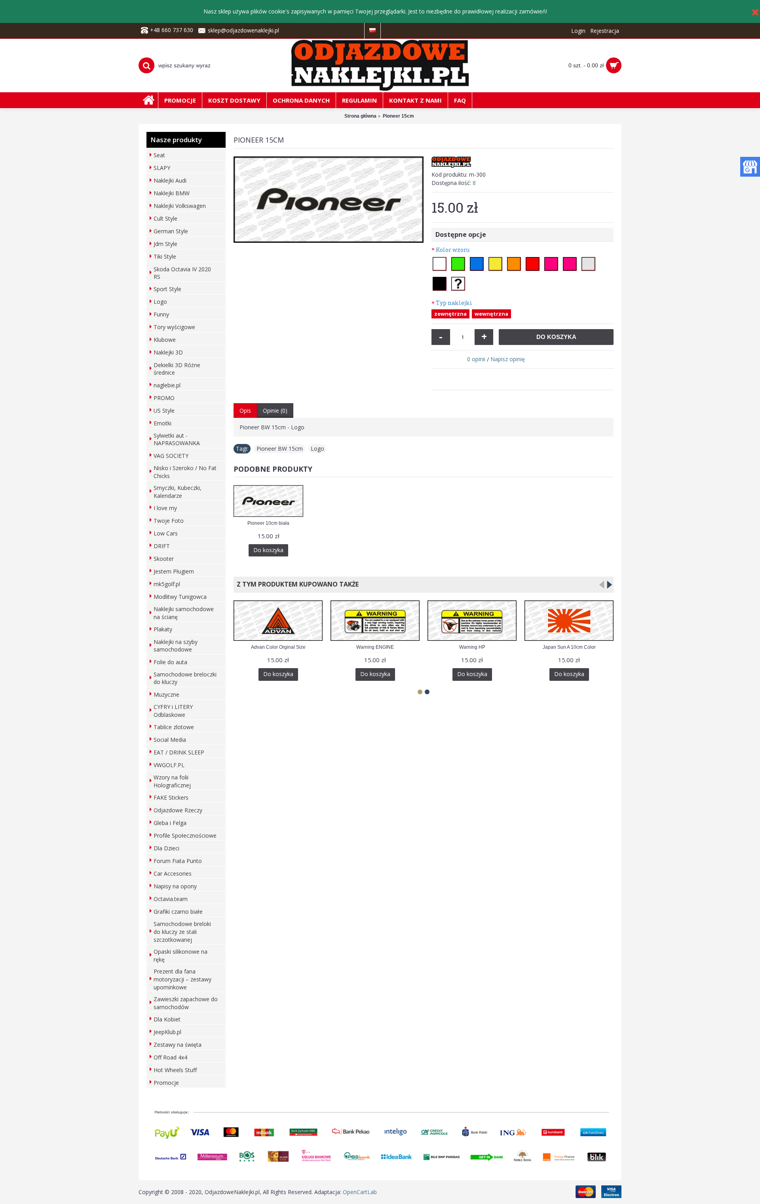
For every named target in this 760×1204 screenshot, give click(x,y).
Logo (317, 448)
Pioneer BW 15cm (279, 448)
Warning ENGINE (375, 647)
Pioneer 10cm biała (268, 523)
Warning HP (472, 647)
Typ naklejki (454, 303)
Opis (245, 410)
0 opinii (476, 359)
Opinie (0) (275, 410)
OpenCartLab (360, 1192)
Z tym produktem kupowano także (296, 584)
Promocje (166, 1082)
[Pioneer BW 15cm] (329, 199)
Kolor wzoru (452, 249)
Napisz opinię (507, 359)
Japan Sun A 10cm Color (569, 647)
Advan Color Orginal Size (278, 647)
